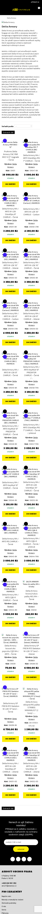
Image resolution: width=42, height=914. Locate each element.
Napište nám (6, 896)
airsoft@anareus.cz (9, 886)
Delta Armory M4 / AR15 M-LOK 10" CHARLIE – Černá (31, 265)
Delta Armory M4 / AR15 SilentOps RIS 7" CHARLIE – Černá (31, 158)
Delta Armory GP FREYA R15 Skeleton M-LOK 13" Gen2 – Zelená (31, 649)
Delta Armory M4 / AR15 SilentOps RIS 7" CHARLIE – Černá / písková (31, 428)
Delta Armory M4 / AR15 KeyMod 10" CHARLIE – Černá (10, 485)
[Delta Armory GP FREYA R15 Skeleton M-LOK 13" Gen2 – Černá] (10, 692)
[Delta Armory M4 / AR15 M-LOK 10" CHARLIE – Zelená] (10, 256)
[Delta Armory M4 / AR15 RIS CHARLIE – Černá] (10, 529)
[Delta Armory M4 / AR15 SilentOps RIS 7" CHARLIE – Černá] (31, 147)
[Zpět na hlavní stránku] (4, 18)
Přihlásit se (35, 2)
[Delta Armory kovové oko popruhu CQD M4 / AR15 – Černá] (10, 639)
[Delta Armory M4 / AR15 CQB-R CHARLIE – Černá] (10, 586)
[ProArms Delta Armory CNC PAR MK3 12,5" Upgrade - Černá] (10, 144)
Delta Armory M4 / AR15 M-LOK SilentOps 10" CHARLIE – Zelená (31, 767)
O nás (4, 906)
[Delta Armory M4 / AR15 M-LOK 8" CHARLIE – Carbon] (10, 306)
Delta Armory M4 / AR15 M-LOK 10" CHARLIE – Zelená (10, 265)
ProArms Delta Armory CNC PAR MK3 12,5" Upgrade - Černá (10, 155)
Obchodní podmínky (9, 903)
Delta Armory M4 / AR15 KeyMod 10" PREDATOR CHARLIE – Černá (10, 430)
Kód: (8, 170)
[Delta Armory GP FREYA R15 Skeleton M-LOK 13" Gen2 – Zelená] (31, 639)
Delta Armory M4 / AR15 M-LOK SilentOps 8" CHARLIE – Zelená (10, 767)
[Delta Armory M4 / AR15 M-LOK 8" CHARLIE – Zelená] (31, 306)
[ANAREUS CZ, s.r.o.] (21, 9)
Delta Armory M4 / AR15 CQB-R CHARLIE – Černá (10, 597)
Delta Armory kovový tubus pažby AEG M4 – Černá (31, 595)
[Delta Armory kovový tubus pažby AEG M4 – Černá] (31, 584)
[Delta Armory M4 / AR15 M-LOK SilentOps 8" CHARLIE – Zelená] (10, 755)
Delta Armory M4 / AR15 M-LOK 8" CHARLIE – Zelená (31, 316)
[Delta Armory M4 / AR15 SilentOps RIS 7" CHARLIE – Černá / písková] (31, 417)
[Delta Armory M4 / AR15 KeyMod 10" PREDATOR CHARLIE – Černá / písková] (31, 359)
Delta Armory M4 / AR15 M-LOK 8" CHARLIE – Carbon (10, 316)
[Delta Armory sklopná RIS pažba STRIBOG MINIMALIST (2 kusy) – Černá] (31, 694)
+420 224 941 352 (9, 883)
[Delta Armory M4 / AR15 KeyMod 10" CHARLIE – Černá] (10, 473)
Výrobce (8, 164)
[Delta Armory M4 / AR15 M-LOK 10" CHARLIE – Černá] (31, 256)
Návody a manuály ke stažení (12, 900)
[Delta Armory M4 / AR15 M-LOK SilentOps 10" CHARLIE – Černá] (31, 474)
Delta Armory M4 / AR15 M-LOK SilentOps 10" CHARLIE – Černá (31, 486)
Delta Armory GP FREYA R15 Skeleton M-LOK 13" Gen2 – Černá (10, 707)
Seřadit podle (8, 126)
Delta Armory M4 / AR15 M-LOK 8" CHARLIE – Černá (10, 372)
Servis (4, 910)
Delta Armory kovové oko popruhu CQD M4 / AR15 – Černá (10, 649)
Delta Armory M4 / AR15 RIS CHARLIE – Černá (10, 541)
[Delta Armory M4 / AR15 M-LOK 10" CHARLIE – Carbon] (31, 199)
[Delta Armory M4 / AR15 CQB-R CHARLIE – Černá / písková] (31, 530)
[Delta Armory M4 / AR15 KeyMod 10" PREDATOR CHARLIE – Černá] (10, 418)
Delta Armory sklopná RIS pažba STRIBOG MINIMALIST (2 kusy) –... (31, 707)
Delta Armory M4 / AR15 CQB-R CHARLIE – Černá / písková (31, 542)
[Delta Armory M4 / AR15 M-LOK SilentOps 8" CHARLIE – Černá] (10, 200)
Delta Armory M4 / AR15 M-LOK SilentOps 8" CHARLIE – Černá (10, 212)
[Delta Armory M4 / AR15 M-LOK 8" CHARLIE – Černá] (10, 359)
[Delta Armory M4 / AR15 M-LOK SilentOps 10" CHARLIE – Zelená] (31, 755)
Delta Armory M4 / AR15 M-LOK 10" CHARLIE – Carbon (31, 212)
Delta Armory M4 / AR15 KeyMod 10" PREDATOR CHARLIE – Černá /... (31, 372)
